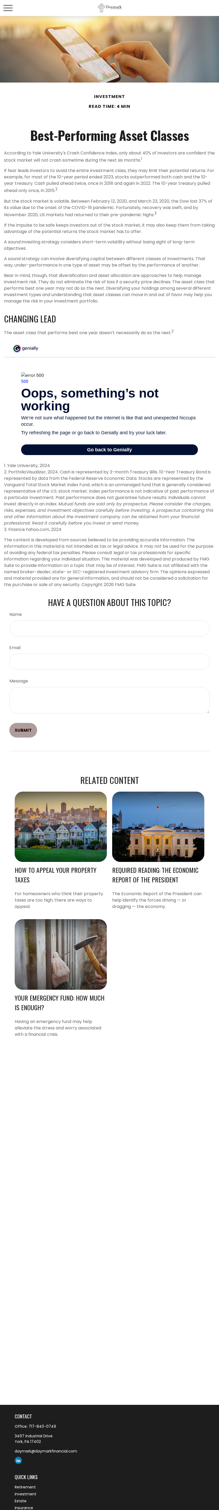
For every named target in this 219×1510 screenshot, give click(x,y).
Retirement (25, 1487)
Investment (25, 1494)
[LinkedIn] (18, 1460)
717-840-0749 (42, 1426)
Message (18, 681)
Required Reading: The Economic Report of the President (155, 874)
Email (15, 648)
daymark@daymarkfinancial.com (46, 1451)
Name (15, 614)
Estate (20, 1501)
